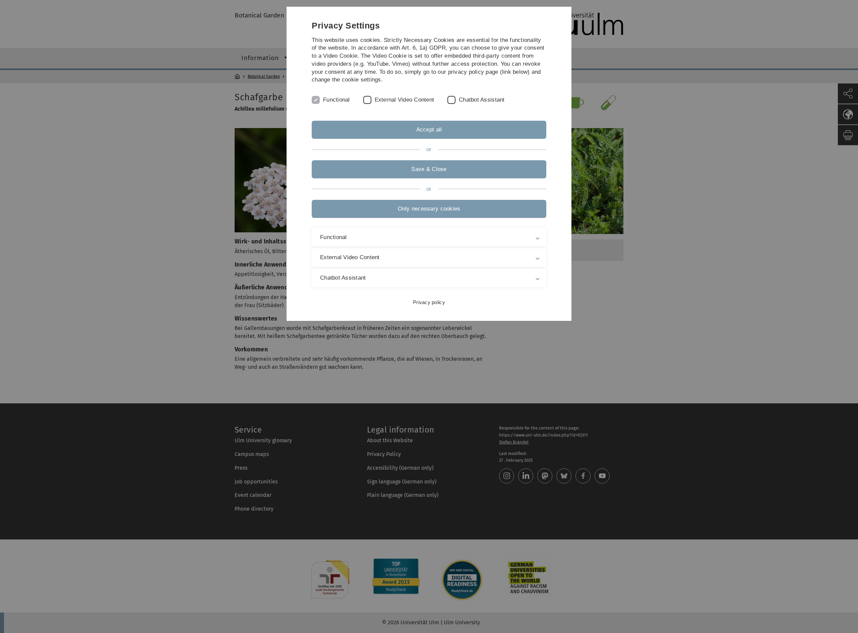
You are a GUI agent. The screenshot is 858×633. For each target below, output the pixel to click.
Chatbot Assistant (481, 100)
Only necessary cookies (429, 209)
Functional (336, 100)
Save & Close (428, 169)
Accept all (429, 129)
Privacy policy (429, 302)
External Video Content (404, 100)
